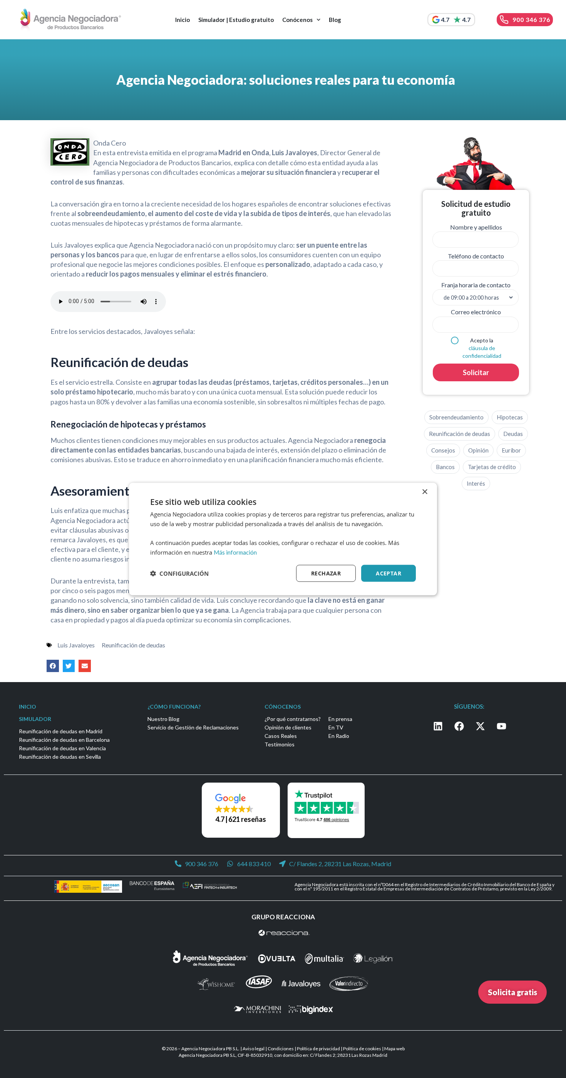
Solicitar (476, 372)
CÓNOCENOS (283, 706)
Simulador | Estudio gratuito (236, 19)
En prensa (340, 719)
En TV (335, 727)
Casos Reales (281, 736)
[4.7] (436, 19)
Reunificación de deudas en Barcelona (64, 739)
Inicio (182, 19)
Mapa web (394, 1048)
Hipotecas (510, 417)
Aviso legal (254, 1048)
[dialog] (283, 539)
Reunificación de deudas (133, 645)
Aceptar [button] (388, 573)
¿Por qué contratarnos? (293, 719)
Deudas (513, 433)
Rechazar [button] (326, 573)
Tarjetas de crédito (492, 466)
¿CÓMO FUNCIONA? (174, 706)
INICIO (27, 706)
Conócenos (297, 19)
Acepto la (481, 348)
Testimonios (280, 744)
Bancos (445, 466)
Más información (235, 551)
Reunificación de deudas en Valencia (62, 748)
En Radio (338, 736)
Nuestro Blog (163, 719)
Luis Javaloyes (76, 645)
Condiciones (281, 1048)
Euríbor (511, 450)
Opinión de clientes (288, 727)
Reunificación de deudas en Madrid (60, 731)
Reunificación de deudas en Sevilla (60, 756)
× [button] (424, 492)
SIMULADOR (35, 719)
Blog (335, 19)
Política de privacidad (318, 1048)
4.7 (445, 19)
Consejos (443, 450)
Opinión (478, 450)
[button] (53, 666)
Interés (476, 483)
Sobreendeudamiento (456, 417)
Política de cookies (362, 1048)
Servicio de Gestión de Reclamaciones (193, 727)
